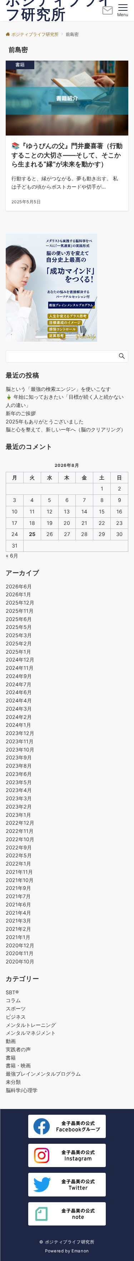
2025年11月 (20, 611)
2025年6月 (19, 619)
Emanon (80, 1250)
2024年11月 (20, 668)
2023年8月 (19, 766)
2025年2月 (19, 643)
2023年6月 (19, 774)
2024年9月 (19, 676)
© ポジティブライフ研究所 (66, 1242)
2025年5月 (19, 627)
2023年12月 (20, 733)
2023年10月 (20, 749)
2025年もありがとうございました (45, 421)
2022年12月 (20, 823)
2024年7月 (18, 684)
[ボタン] (107, 13)
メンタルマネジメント (31, 1033)
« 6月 (12, 556)
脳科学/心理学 (22, 1090)
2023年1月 (18, 815)
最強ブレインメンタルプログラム (43, 1074)
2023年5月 (19, 782)
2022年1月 (18, 864)
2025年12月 (20, 602)
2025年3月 (19, 635)
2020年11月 (20, 953)
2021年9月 (18, 888)
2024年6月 (19, 692)
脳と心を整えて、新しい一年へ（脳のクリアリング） (66, 429)
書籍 (11, 1057)
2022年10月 (20, 839)
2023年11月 (20, 741)
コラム (13, 1000)
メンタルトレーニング (31, 1025)
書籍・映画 (18, 1065)
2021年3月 (18, 921)
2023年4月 (19, 790)
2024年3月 (19, 709)
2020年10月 (20, 961)
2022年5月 (19, 855)
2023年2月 (19, 806)
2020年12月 (20, 945)
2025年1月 (18, 652)
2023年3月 (19, 798)
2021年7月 (18, 896)
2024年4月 (19, 700)
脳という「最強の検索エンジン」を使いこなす (58, 389)
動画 (11, 1041)
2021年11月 (19, 872)
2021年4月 (18, 913)
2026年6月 (19, 586)
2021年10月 (20, 880)
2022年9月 (19, 847)
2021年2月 (18, 929)
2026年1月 (18, 594)
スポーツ (16, 1008)
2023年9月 (19, 757)
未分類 (13, 1082)
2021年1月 (18, 937)
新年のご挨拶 (21, 413)
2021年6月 (18, 904)
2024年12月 (20, 659)
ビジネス (16, 1017)
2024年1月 (18, 725)
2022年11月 (20, 831)
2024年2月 (19, 717)
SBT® (12, 992)
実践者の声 (18, 1049)
